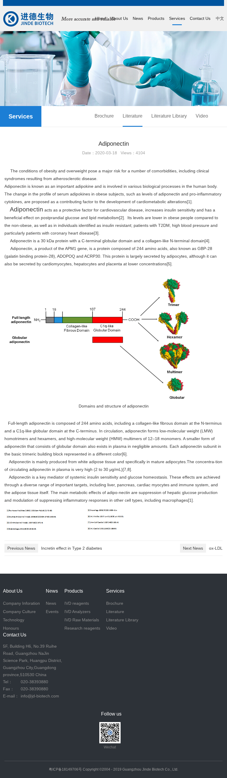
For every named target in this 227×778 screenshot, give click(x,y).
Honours (11, 628)
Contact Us (200, 18)
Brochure (104, 115)
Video (202, 115)
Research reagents (82, 628)
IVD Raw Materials (81, 619)
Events (52, 611)
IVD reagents (76, 603)
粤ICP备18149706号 (65, 769)
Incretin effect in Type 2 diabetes (54, 548)
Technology (13, 619)
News (138, 18)
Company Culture (19, 611)
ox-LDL (203, 548)
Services (177, 18)
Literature (132, 115)
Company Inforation (21, 603)
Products (156, 18)
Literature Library (169, 115)
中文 (220, 18)
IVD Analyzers (77, 611)
